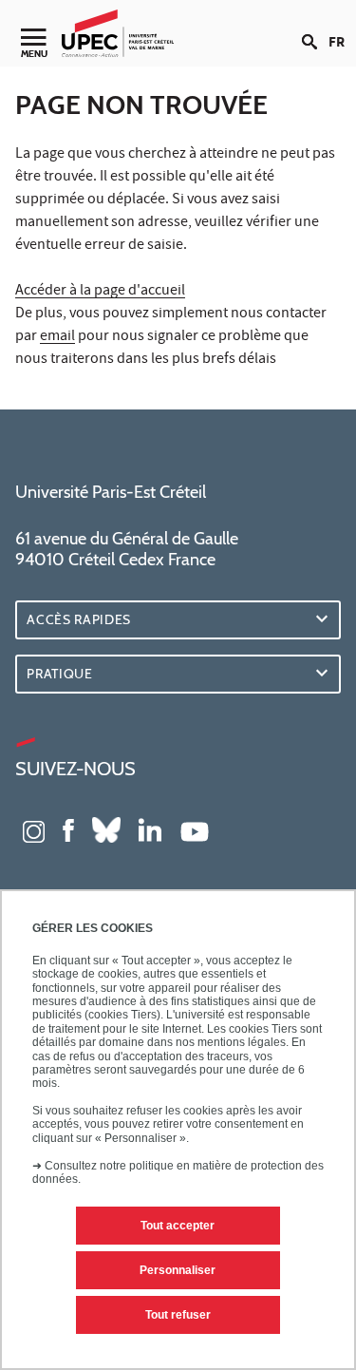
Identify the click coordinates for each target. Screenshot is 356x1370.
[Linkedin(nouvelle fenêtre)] (150, 829)
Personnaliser (177, 1270)
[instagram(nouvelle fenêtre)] (34, 829)
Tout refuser (178, 1315)
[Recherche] (315, 26)
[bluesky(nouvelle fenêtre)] (106, 829)
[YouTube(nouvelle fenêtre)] (194, 829)
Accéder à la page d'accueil (100, 291)
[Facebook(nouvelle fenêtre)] (68, 829)
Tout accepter (178, 1225)
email (57, 337)
